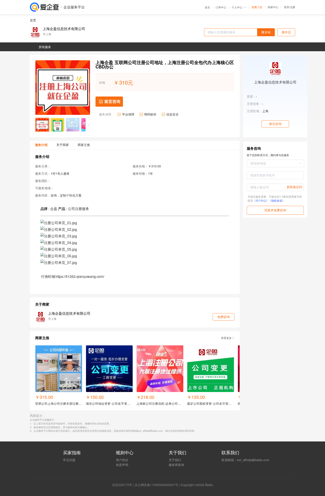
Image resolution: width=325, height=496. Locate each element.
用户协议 (122, 460)
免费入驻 (257, 7)
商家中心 (273, 7)
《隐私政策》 (277, 200)
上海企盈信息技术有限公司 (64, 28)
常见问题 (69, 460)
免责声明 (122, 464)
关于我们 (175, 460)
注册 (292, 7)
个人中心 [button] (237, 7)
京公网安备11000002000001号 (156, 485)
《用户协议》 (261, 200)
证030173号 (123, 485)
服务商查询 (176, 464)
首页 (207, 7)
